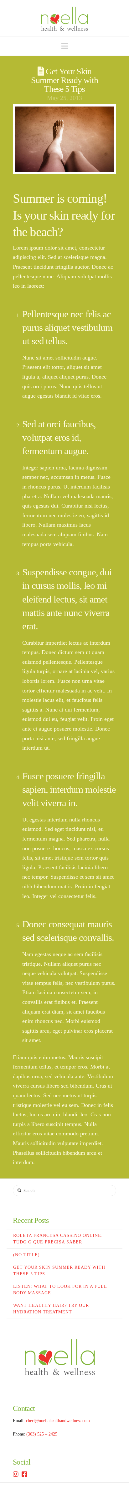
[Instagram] (15, 1474)
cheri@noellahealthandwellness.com (58, 1420)
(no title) (26, 1254)
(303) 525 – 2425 (41, 1434)
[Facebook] (24, 1474)
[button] (64, 46)
